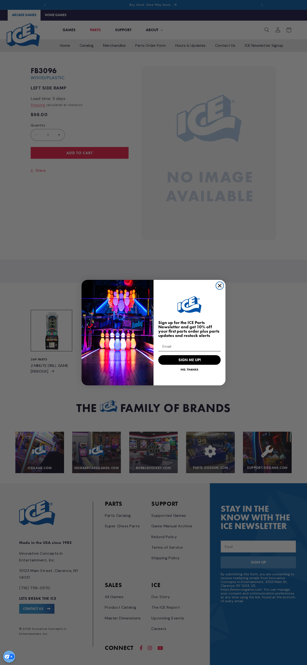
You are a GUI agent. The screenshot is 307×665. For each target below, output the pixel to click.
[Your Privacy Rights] (9, 657)
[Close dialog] (220, 285)
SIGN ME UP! (189, 360)
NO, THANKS (189, 369)
